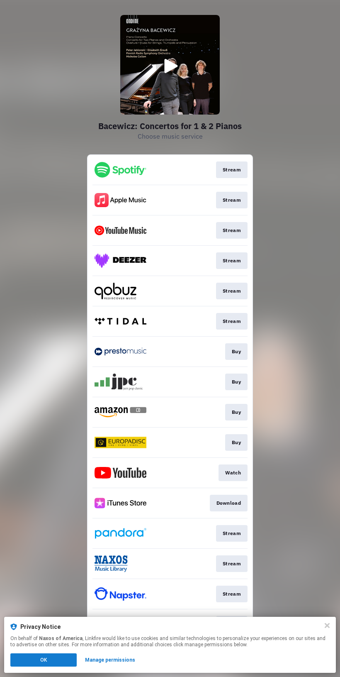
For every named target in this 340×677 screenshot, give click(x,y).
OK (43, 660)
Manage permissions (110, 660)
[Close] (327, 625)
